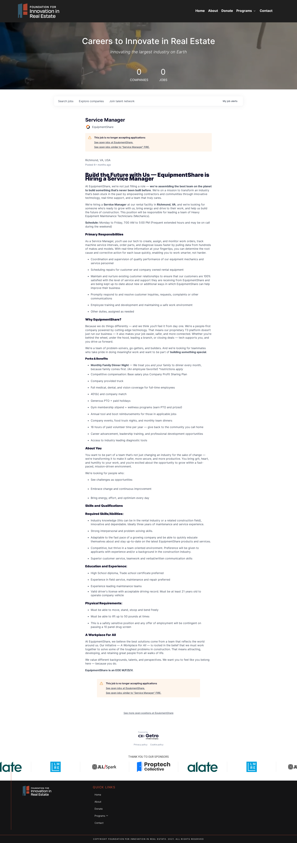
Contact (266, 11)
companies (91, 101)
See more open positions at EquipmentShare (148, 712)
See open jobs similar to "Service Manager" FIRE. (122, 146)
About (213, 11)
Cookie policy (156, 744)
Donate (227, 11)
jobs (65, 101)
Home (200, 11)
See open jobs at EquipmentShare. (113, 142)
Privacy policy (140, 744)
